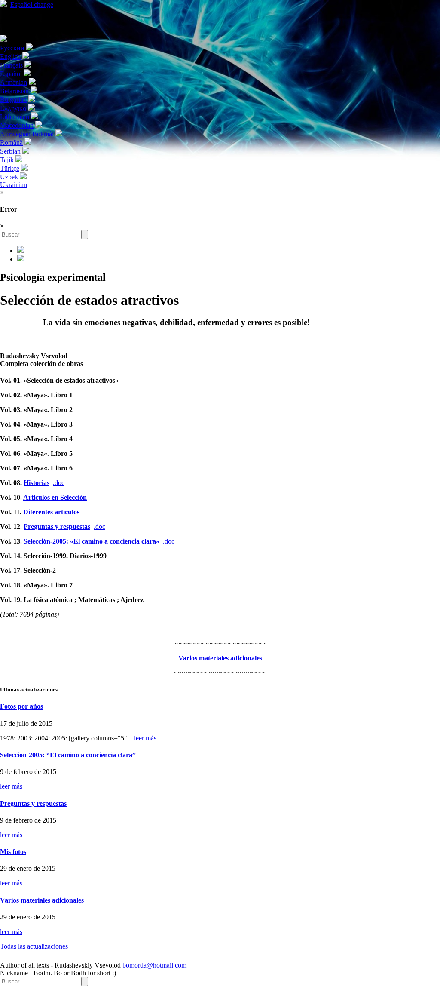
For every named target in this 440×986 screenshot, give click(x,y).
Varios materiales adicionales (42, 900)
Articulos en (55, 497)
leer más (145, 738)
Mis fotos (13, 851)
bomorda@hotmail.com (154, 965)
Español (31, 4)
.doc (58, 482)
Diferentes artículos (51, 512)
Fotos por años (21, 706)
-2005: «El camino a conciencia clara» (91, 541)
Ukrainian (13, 184)
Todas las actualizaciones (34, 946)
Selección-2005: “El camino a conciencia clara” (68, 755)
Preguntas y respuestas (57, 526)
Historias (36, 482)
